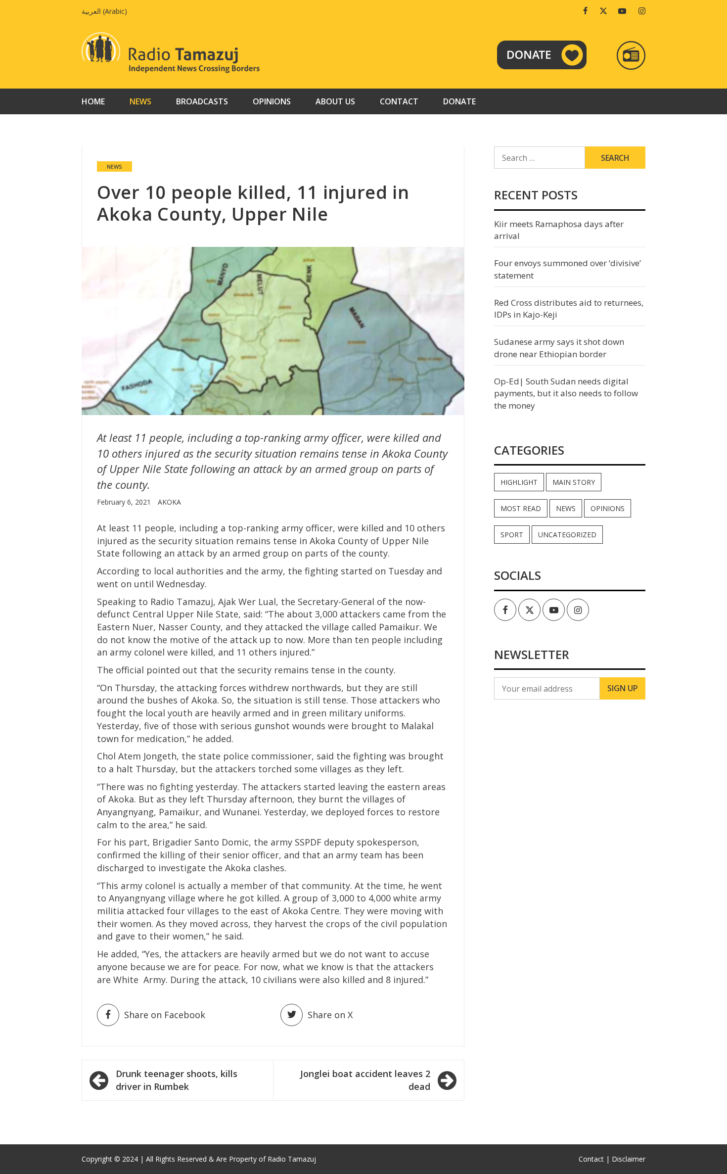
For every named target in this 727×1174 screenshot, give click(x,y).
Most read (520, 508)
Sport (511, 534)
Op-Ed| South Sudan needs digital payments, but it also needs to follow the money (566, 393)
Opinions (272, 101)
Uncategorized (567, 534)
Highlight (519, 482)
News (140, 101)
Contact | (594, 1159)
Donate (459, 101)
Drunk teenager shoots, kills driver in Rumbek (176, 1080)
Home (93, 101)
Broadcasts (202, 101)
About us (335, 101)
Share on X (330, 1015)
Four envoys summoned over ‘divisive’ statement (567, 269)
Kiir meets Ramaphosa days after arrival (559, 229)
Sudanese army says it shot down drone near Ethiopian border (559, 347)
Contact (399, 101)
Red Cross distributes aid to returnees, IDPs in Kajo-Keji (568, 308)
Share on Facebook (164, 1015)
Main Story (573, 482)
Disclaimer (628, 1159)
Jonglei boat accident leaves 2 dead (365, 1080)
